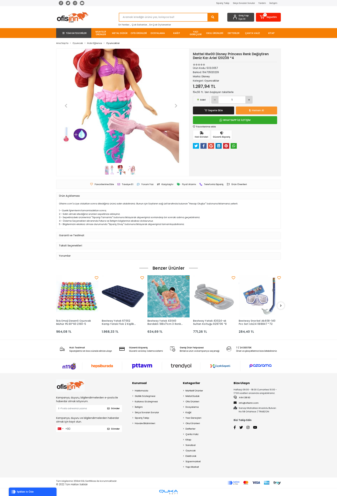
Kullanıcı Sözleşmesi (146, 401)
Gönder (115, 408)
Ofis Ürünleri (192, 401)
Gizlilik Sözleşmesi (145, 396)
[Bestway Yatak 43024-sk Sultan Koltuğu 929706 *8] (214, 296)
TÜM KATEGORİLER (76, 33)
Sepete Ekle (215, 110)
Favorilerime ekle (206, 126)
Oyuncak (191, 450)
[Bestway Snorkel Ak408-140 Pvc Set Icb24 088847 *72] (260, 296)
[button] (268, 17)
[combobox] (60, 429)
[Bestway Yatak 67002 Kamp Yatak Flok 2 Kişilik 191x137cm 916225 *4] (123, 296)
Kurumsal (139, 383)
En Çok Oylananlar (160, 24)
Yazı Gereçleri (193, 418)
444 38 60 (244, 397)
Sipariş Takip (222, 3)
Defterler (191, 428)
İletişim (273, 3)
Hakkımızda (141, 390)
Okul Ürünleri (193, 423)
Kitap (188, 439)
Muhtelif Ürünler (194, 390)
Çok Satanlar (139, 24)
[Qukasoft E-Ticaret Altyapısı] (168, 492)
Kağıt (188, 412)
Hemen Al (258, 110)
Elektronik (191, 456)
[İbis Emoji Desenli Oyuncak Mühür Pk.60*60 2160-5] (77, 296)
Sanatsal (191, 445)
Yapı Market (192, 467)
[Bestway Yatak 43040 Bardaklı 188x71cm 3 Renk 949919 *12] (168, 296)
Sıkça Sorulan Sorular (244, 3)
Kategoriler (191, 383)
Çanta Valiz (192, 434)
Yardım (262, 3)
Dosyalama (192, 407)
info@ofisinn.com (249, 403)
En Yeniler (123, 24)
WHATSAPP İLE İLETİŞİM (236, 120)
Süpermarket (193, 461)
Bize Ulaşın (242, 383)
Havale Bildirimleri (145, 423)
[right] (281, 306)
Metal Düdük (193, 396)
